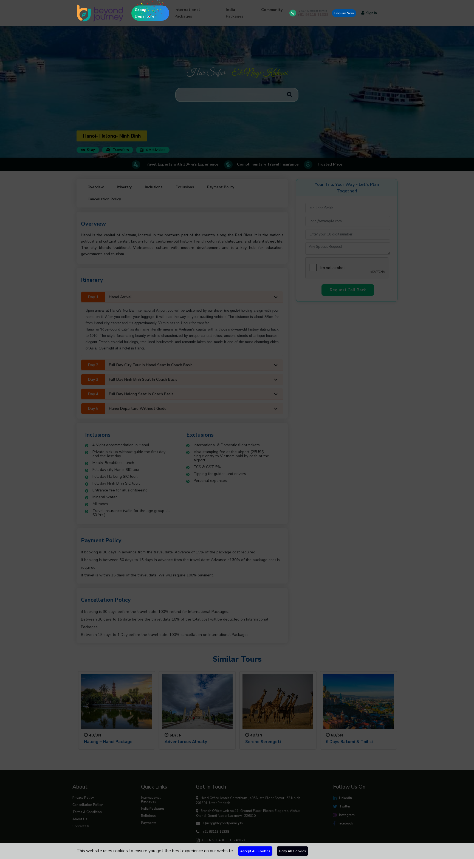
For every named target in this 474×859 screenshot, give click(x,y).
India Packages (234, 13)
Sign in (371, 13)
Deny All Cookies (292, 851)
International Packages (187, 13)
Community (272, 9)
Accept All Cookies (255, 851)
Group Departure (144, 13)
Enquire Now (344, 13)
